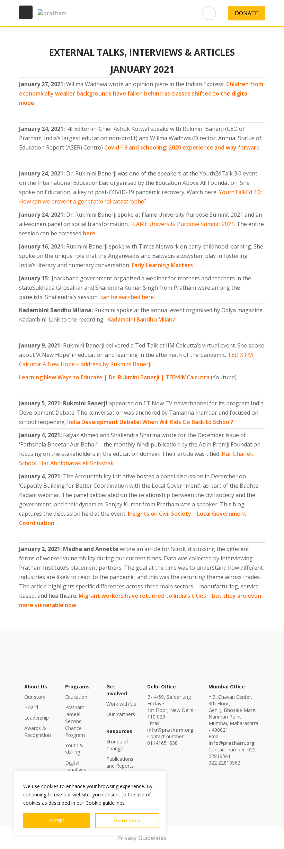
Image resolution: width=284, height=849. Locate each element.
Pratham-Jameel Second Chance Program (75, 721)
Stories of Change (117, 745)
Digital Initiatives (75, 766)
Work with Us (121, 704)
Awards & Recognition (37, 731)
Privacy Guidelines (142, 838)
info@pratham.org (170, 729)
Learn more (127, 820)
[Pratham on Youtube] (155, 13)
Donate (246, 13)
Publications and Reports (120, 762)
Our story (34, 697)
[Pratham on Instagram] (174, 13)
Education (76, 697)
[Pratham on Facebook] (118, 13)
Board (31, 707)
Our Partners (120, 714)
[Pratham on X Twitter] (193, 13)
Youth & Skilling (74, 749)
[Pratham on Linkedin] (136, 13)
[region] (90, 803)
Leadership (36, 717)
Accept (56, 820)
